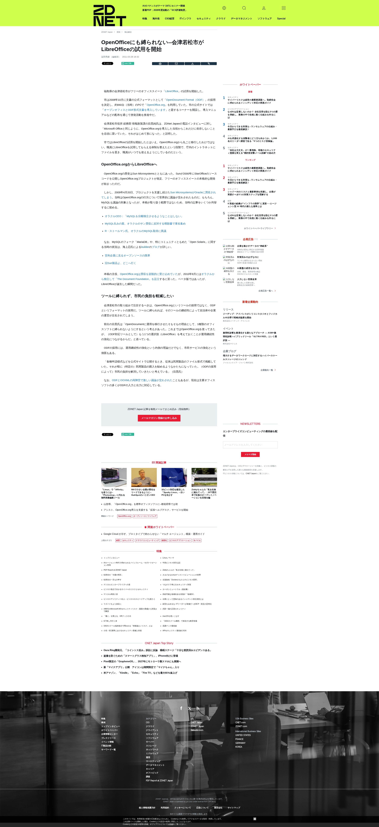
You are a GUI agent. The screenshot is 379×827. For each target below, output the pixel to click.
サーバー (150, 742)
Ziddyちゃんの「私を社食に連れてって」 (179, 570)
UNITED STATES (243, 735)
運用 (148, 757)
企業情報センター (109, 734)
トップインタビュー (112, 558)
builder (145, 246)
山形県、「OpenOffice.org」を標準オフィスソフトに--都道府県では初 (141, 504)
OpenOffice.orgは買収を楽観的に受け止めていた (149, 274)
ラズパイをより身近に (112, 604)
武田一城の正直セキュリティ (174, 609)
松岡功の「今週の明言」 (113, 575)
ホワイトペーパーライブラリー (258, 228)
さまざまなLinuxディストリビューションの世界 (182, 575)
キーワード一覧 (108, 749)
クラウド (221, 18)
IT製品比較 (106, 745)
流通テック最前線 (170, 626)
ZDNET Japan (107, 32)
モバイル (197, 540)
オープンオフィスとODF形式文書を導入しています (135, 109)
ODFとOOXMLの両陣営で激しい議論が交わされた (142, 380)
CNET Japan (251, 473)
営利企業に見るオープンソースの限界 (127, 255)
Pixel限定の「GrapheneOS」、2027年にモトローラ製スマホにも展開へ (142, 661)
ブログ (156, 246)
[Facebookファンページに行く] (181, 708)
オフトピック (152, 773)
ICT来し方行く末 (110, 621)
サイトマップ (234, 807)
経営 (118, 540)
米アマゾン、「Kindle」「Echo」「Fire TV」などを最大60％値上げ (140, 673)
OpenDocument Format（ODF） (185, 99)
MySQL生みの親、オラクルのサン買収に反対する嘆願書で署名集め (145, 223)
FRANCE (239, 739)
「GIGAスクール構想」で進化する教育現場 (180, 621)
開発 (118, 32)
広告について (202, 807)
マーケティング (153, 761)
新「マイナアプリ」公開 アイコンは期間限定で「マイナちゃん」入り (141, 667)
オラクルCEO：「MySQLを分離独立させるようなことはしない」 (144, 216)
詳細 (171, 824)
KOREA (238, 747)
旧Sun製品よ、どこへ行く (120, 263)
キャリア (150, 769)
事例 (103, 722)
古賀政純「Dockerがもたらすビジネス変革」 (181, 580)
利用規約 (165, 807)
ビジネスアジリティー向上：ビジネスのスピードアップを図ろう (129, 599)
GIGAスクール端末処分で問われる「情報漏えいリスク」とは (128, 626)
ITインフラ (185, 18)
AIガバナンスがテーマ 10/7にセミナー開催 (163, 5)
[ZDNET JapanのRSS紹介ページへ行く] (198, 708)
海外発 (156, 18)
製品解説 (128, 32)
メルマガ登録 (250, 454)
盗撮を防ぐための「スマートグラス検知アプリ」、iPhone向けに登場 (141, 656)
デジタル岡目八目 (111, 594)
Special (281, 18)
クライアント (152, 730)
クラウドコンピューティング (147, 540)
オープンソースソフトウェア (144, 516)
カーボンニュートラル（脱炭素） (176, 589)
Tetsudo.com (197, 730)
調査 (148, 776)
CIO (148, 722)
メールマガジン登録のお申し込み (159, 418)
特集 (144, 18)
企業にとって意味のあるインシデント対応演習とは (183, 599)
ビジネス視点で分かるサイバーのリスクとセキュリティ (126, 589)
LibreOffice (171, 91)
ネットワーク (152, 749)
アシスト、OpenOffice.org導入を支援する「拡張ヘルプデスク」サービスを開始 (146, 510)
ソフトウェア (265, 18)
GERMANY (240, 743)
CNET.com (240, 722)
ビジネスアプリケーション (180, 540)
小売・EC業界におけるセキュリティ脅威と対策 (123, 631)
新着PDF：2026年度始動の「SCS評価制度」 (164, 10)
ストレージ (151, 745)
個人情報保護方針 (147, 807)
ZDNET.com (241, 726)
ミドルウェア (152, 753)
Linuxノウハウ (168, 558)
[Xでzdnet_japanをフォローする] (189, 708)
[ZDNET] (116, 13)
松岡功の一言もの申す (112, 580)
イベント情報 (107, 742)
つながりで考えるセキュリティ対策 (177, 585)
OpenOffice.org (156, 104)
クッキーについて (182, 807)
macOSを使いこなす (171, 616)
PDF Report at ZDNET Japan (115, 570)
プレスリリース (108, 738)
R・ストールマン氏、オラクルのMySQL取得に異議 (135, 231)
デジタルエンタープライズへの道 (117, 585)
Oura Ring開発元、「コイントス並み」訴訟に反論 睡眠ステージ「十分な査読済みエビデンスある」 (158, 650)
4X (192, 718)
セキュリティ (204, 18)
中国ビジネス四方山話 (171, 563)
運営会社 (218, 807)
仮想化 (164, 540)
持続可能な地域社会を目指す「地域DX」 (179, 594)
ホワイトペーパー (109, 730)
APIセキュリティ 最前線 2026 (174, 631)
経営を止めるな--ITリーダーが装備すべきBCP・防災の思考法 (187, 604)
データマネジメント (241, 18)
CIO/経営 (169, 18)
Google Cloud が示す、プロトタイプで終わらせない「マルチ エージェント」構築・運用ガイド (154, 534)
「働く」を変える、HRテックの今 (117, 616)
